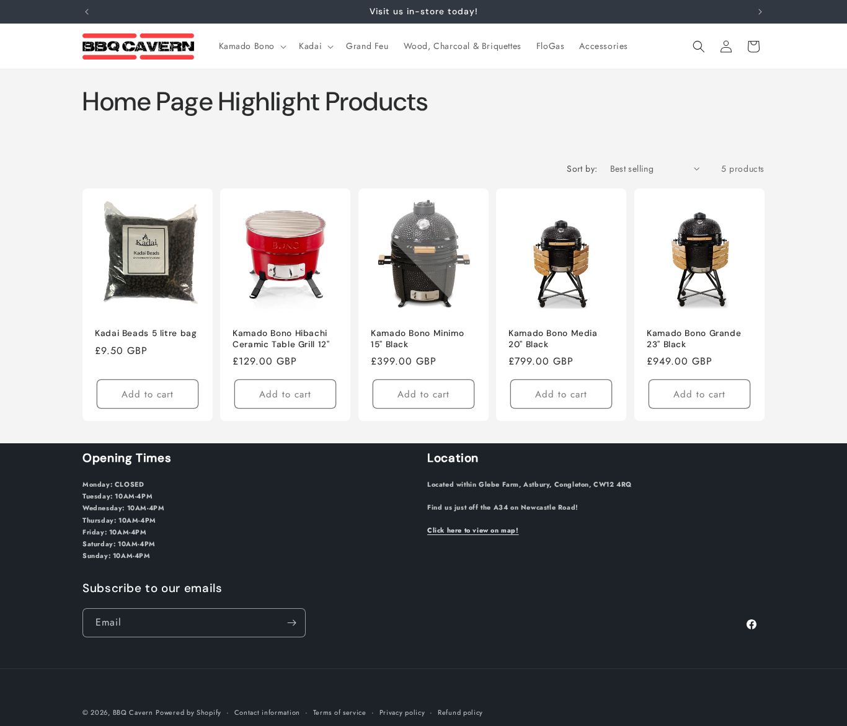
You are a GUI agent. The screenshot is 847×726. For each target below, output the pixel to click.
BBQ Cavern (133, 712)
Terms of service (339, 712)
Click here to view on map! (473, 530)
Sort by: (582, 168)
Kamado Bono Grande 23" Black (694, 339)
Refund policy (460, 712)
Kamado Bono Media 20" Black (553, 339)
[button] (251, 46)
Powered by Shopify (188, 712)
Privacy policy (402, 712)
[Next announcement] (760, 12)
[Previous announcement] (86, 12)
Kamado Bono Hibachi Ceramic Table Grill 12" (281, 339)
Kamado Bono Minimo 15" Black (417, 339)
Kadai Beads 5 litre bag (146, 333)
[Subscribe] (291, 622)
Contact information (267, 712)
